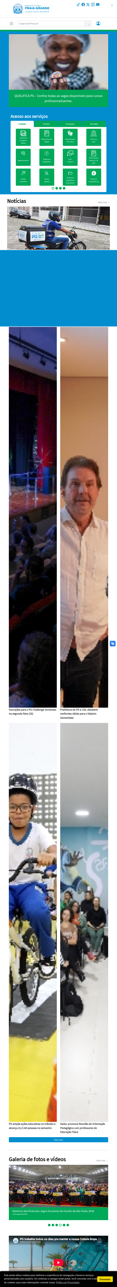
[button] (98, 23)
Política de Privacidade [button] (67, 1282)
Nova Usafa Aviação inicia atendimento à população (44, 1211)
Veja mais (58, 1139)
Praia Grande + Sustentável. (58, 98)
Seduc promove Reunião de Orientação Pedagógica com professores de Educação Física (82, 1128)
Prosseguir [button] (105, 1279)
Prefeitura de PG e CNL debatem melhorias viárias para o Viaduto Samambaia (79, 713)
